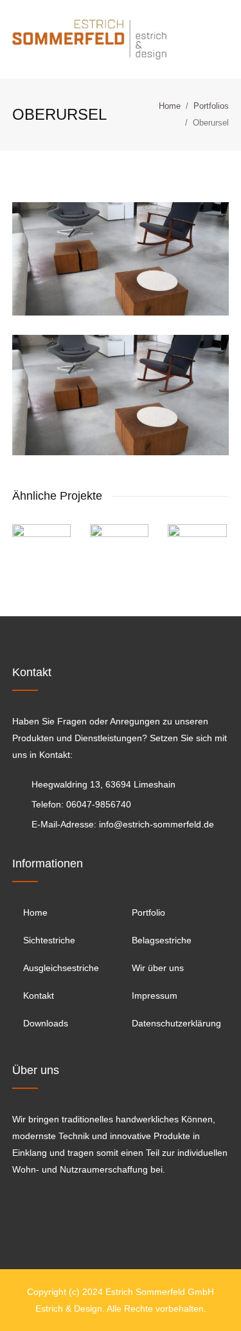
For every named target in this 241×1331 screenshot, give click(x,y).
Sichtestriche (49, 940)
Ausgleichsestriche (61, 968)
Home (170, 106)
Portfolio (148, 912)
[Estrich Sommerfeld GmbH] (89, 38)
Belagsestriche (162, 940)
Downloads (45, 1023)
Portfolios (211, 106)
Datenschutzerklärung (176, 1023)
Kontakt (38, 995)
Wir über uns (158, 968)
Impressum (154, 995)
